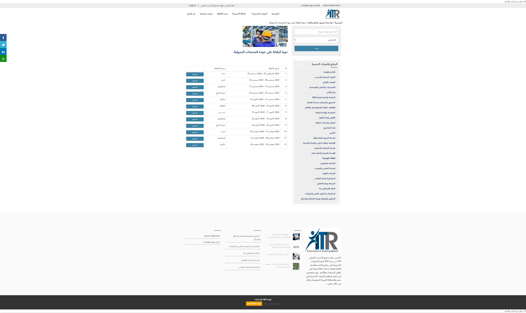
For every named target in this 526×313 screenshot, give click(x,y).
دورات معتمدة (206, 14)
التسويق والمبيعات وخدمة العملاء (321, 102)
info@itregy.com (309, 6)
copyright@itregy (263, 299)
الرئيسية (275, 14)
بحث (316, 48)
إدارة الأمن (331, 92)
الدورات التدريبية (259, 14)
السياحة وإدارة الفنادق (326, 183)
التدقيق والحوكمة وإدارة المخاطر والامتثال (318, 198)
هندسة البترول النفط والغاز (324, 138)
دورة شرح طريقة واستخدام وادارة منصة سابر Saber (279, 245)
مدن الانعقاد (222, 14)
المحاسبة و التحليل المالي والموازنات (320, 193)
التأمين (332, 133)
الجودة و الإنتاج (329, 82)
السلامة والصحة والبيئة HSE (323, 97)
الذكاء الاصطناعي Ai (327, 188)
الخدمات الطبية (329, 173)
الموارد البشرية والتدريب (325, 77)
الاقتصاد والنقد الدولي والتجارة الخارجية (319, 143)
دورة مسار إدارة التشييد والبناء (278, 254)
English (192, 6)
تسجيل (195, 74)
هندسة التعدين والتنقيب (324, 168)
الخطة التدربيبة (239, 14)
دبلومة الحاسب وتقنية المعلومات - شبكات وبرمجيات (279, 236)
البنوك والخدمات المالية (325, 123)
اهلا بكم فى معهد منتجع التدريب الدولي (217, 6)
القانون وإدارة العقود (327, 117)
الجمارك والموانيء (327, 163)
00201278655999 (330, 6)
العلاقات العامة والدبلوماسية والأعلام (320, 107)
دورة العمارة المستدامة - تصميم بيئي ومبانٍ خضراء (277, 265)
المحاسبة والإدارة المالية (325, 112)
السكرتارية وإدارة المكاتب (324, 178)
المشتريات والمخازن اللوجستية (322, 87)
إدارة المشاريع (329, 128)
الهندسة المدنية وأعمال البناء (323, 153)
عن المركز (191, 14)
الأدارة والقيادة (329, 72)
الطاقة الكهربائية (328, 158)
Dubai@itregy (254, 304)
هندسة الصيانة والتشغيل (324, 148)
